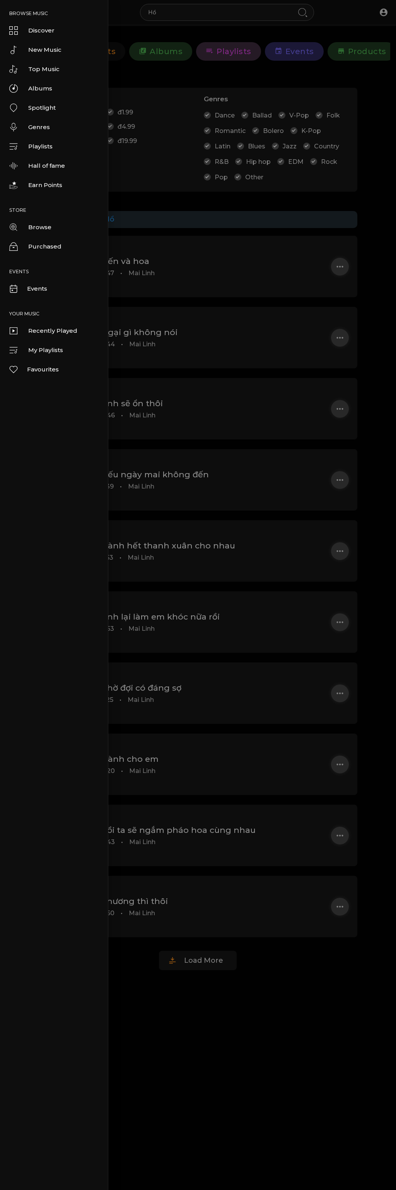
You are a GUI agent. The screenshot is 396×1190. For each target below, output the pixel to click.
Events (37, 288)
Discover (41, 30)
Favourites (43, 369)
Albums (40, 88)
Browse (39, 227)
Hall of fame (46, 165)
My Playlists (45, 350)
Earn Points (45, 185)
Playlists (40, 146)
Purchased (44, 246)
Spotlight (42, 107)
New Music (44, 49)
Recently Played (52, 330)
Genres (39, 127)
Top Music (44, 69)
